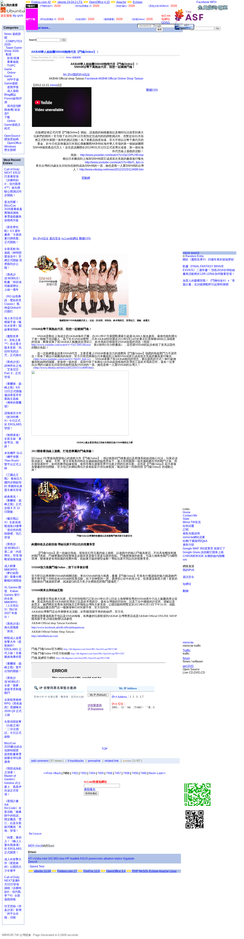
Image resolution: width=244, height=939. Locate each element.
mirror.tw (188, 642)
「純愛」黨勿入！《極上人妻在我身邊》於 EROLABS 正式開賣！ (13, 845)
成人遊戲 (11, 90)
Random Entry (194, 256)
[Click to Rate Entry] (124, 760)
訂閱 (185, 529)
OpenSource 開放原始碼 (12, 136)
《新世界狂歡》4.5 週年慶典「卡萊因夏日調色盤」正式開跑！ (12, 235)
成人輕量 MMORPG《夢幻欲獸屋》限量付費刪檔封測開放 (12, 573)
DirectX (33, 861)
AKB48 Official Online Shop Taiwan (120, 78)
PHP (135, 871)
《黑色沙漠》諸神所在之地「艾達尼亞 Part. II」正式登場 (12, 369)
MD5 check (35, 845)
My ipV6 (18, 15)
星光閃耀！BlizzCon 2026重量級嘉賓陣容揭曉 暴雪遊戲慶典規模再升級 (13, 211)
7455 (100, 773)
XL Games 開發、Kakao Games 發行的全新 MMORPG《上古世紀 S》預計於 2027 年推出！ (12, 602)
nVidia (37, 858)
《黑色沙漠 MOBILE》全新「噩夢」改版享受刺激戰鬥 (12, 685)
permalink (94, 760)
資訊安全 (188, 576)
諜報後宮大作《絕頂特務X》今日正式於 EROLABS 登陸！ (13, 421)
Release (35, 834)
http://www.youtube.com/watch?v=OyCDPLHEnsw (112, 154)
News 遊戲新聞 (73, 57)
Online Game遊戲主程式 (12, 124)
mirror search (191, 252)
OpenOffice (12, 142)
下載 (7, 117)
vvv (185, 559)
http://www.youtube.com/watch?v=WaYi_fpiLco (114, 162)
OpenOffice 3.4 (115, 871)
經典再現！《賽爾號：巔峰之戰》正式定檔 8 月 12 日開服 (12, 504)
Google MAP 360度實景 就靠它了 (204, 548)
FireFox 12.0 (92, 871)
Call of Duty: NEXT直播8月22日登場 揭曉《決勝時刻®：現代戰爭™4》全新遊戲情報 (12, 888)
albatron (108, 858)
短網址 (187, 583)
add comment (40, 760)
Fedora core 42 (41, 2)
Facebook (202, 2)
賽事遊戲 (11, 61)
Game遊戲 (11, 83)
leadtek (74, 858)
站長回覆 (188, 525)
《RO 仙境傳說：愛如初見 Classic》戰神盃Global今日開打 (12, 304)
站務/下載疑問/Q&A (195, 540)
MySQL (143, 871)
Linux (173, 871)
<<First (48, 773)
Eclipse (137, 2)
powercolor (96, 858)
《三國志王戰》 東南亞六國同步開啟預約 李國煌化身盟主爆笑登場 (13, 482)
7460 (143, 773)
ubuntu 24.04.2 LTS (70, 2)
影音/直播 (11, 58)
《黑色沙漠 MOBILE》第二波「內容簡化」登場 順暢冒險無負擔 (13, 552)
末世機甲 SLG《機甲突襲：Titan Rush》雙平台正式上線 (13, 461)
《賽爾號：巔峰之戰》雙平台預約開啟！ (12, 667)
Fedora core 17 (67, 871)
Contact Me (190, 515)
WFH (213, 2)
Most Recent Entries (12, 161)
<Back (57, 773)
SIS (50, 858)
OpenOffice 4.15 (99, 2)
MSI (55, 858)
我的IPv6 (188, 569)
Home (186, 512)
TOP (105, 748)
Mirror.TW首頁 (192, 522)
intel (44, 858)
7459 (135, 773)
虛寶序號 (11, 87)
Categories (10, 27)
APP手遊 (11, 79)
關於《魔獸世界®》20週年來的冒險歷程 (208, 259)
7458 (126, 773)
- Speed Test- (36, 866)
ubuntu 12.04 (42, 871)
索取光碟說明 (191, 533)
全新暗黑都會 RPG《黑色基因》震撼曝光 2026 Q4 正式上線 (13, 707)
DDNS (165, 22)
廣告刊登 (188, 544)
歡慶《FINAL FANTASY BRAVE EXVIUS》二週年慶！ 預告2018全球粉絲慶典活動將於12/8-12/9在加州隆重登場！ (209, 270)
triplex (118, 858)
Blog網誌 (10, 94)
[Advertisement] (195, 90)
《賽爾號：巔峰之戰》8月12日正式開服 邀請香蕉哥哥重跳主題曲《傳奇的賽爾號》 (13, 395)
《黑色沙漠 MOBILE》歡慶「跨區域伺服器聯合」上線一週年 (12, 282)
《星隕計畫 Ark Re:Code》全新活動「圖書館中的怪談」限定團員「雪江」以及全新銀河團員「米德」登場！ (12, 816)
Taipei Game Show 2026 (13, 49)
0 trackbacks (76, 760)
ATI (30, 858)
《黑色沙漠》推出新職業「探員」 (12, 627)
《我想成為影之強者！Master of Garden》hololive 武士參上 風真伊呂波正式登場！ (12, 781)
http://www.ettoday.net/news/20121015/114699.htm (111, 169)
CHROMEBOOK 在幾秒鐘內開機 (204, 555)
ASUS (84, 858)
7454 (92, 773)
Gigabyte (128, 858)
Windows (10, 146)
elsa (61, 858)
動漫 (8, 54)
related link (112, 760)
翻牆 (185, 590)
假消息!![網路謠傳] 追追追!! (12, 109)
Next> (153, 773)
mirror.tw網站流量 (194, 537)
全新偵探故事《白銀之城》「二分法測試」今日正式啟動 (12, 729)
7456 (109, 773)
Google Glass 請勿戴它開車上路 (203, 552)
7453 (83, 773)
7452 (75, 773)
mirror (53, 85)
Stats (186, 518)
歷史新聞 (10, 149)
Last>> (161, 773)
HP (67, 858)
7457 (117, 773)
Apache (121, 2)
